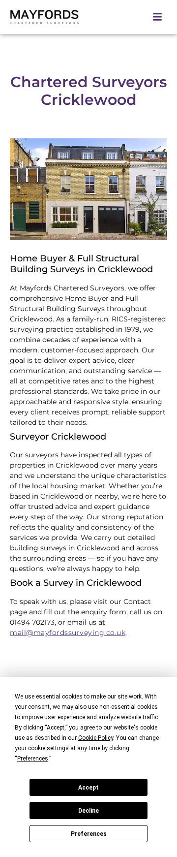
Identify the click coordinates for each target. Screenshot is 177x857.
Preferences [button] (32, 758)
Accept (88, 787)
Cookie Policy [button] (95, 737)
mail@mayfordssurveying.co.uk (67, 632)
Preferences (89, 833)
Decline (88, 810)
